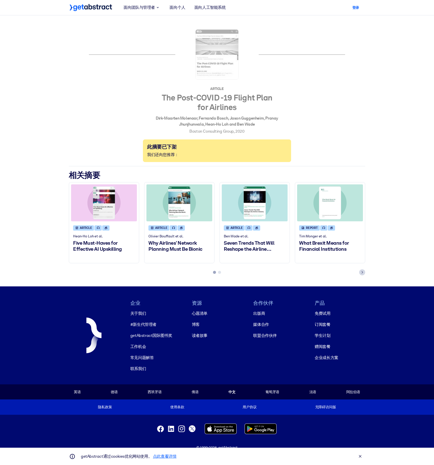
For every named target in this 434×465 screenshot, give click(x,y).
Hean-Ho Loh (217, 124)
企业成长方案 (326, 357)
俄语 (195, 392)
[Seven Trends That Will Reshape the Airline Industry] (255, 202)
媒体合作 (261, 324)
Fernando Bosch (213, 118)
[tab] (214, 272)
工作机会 (138, 346)
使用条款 (177, 407)
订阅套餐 (322, 324)
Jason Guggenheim (247, 118)
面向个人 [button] (177, 7)
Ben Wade (246, 124)
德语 (114, 392)
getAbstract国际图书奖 (151, 335)
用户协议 (249, 407)
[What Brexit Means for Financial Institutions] (330, 202)
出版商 (259, 313)
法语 (312, 392)
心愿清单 (199, 313)
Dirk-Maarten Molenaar (176, 118)
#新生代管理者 (143, 324)
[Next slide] (362, 272)
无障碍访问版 (325, 407)
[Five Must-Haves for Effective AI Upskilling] (104, 202)
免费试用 (322, 313)
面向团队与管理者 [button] (139, 7)
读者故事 (199, 335)
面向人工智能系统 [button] (210, 7)
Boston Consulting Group (211, 131)
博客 (196, 324)
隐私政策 (105, 407)
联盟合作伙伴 (265, 335)
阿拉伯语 (353, 392)
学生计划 (322, 335)
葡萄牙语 (272, 392)
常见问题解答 (142, 357)
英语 (77, 392)
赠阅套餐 (322, 346)
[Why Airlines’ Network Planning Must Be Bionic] (179, 202)
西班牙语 (154, 392)
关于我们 (138, 313)
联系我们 (138, 368)
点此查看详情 (165, 456)
